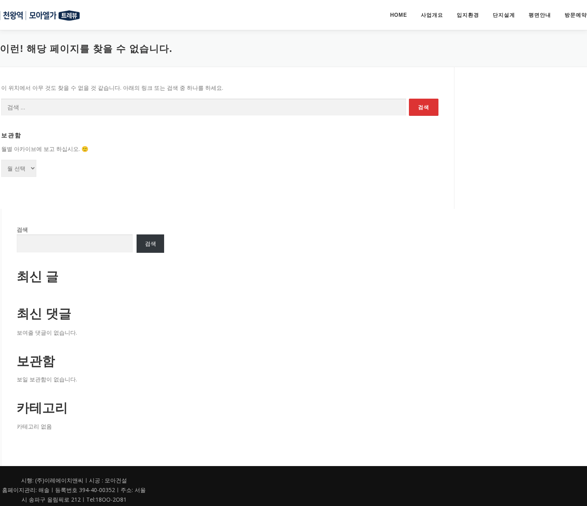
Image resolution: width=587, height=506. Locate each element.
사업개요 (432, 15)
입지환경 (468, 15)
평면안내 (540, 15)
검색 (22, 229)
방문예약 (576, 15)
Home (398, 15)
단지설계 (504, 15)
